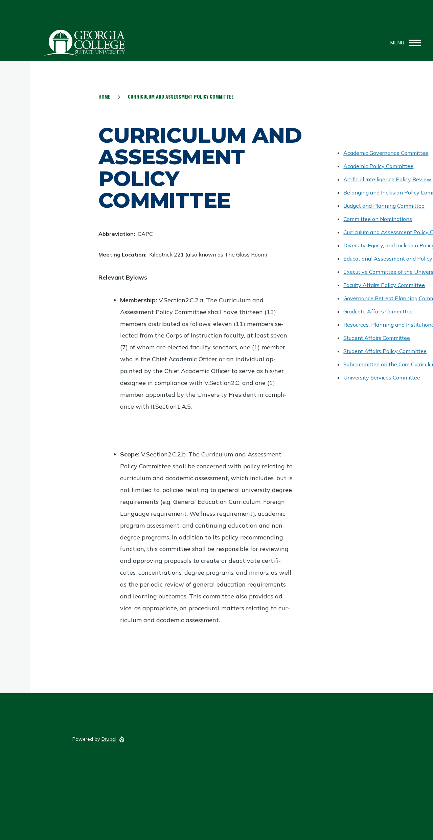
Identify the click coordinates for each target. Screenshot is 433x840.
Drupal (109, 739)
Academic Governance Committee (385, 152)
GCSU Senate (85, 42)
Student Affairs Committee (376, 337)
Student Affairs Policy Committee (385, 351)
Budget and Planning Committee (384, 205)
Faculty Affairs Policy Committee (384, 285)
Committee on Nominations (377, 219)
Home (104, 96)
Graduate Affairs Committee (378, 311)
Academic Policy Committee (378, 166)
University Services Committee (381, 377)
